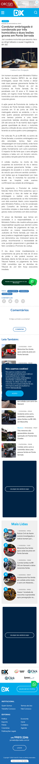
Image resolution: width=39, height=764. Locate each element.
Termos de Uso (26, 706)
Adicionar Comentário (21, 330)
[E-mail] (23, 301)
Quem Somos (7, 706)
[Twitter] (10, 301)
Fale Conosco (26, 709)
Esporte (5, 722)
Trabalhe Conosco (8, 709)
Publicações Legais (9, 731)
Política (4, 719)
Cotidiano (24, 725)
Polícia (5, 21)
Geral (23, 722)
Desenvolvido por (19, 761)
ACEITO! (14, 393)
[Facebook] (4, 301)
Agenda (24, 728)
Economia (24, 719)
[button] (18, 282)
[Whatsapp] (17, 301)
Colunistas (6, 728)
